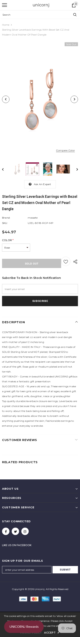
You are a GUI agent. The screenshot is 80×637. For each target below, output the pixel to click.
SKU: (5, 223)
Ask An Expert (42, 184)
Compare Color (65, 150)
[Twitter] (15, 531)
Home (5, 24)
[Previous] (5, 99)
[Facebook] (5, 531)
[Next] (74, 99)
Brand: (6, 217)
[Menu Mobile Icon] (4, 5)
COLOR (8, 240)
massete (33, 217)
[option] (40, 99)
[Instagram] (25, 531)
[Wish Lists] (65, 261)
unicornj (41, 5)
